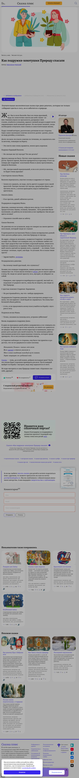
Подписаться (57, 772)
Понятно (22, 772)
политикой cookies (29, 768)
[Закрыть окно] (66, 770)
